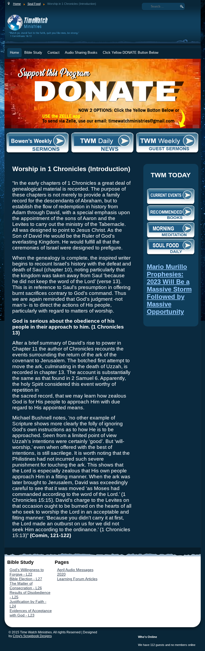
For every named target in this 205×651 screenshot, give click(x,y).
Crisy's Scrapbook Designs (32, 636)
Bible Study (33, 53)
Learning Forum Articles (77, 579)
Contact (54, 53)
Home (14, 53)
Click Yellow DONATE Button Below (130, 53)
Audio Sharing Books (81, 53)
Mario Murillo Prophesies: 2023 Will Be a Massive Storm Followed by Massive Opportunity (169, 289)
